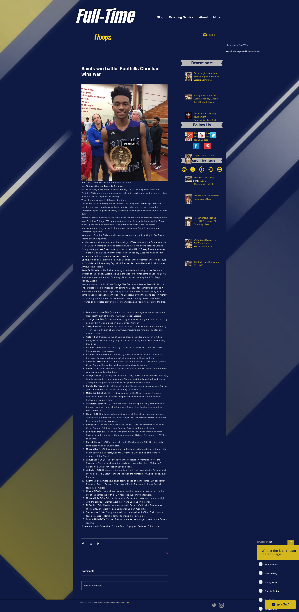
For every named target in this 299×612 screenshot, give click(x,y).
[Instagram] (221, 605)
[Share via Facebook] (82, 543)
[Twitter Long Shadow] (213, 135)
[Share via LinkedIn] (98, 543)
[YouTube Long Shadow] (201, 135)
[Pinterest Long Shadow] (207, 146)
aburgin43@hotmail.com (246, 51)
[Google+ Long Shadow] (190, 135)
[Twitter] (214, 605)
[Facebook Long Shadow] (196, 146)
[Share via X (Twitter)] (90, 543)
